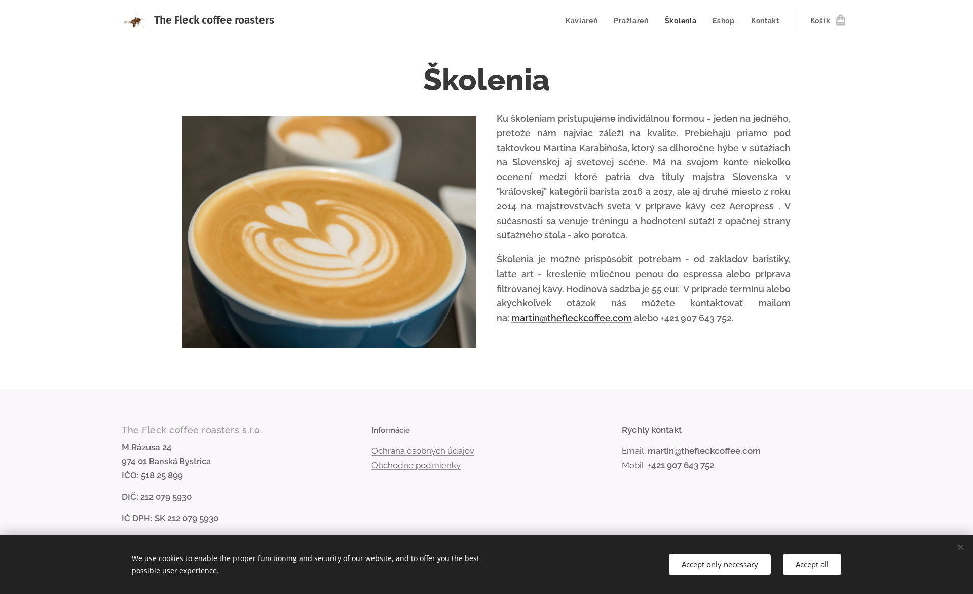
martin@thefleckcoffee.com (571, 317)
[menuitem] (584, 20)
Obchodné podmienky (416, 465)
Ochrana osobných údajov (422, 451)
